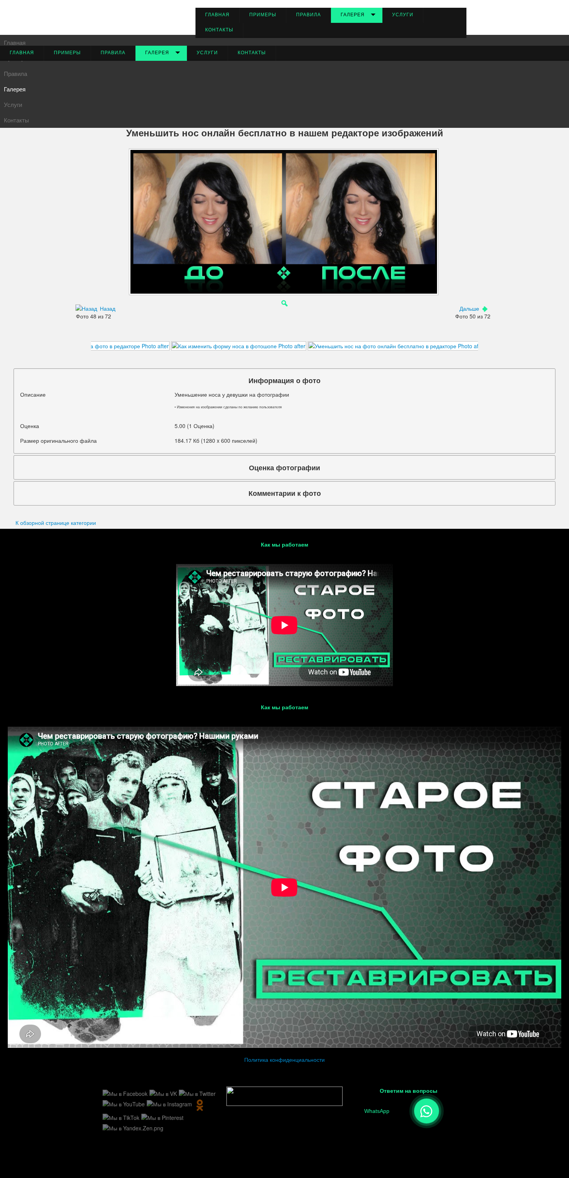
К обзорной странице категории (55, 522)
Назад (107, 308)
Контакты (219, 30)
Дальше (469, 308)
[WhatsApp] (426, 1111)
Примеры (262, 14)
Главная (217, 14)
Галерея (353, 14)
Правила (308, 14)
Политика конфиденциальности (284, 1059)
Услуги (402, 14)
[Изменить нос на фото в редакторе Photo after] (107, 345)
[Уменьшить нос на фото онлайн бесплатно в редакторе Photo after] (397, 345)
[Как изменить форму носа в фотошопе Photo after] (238, 345)
